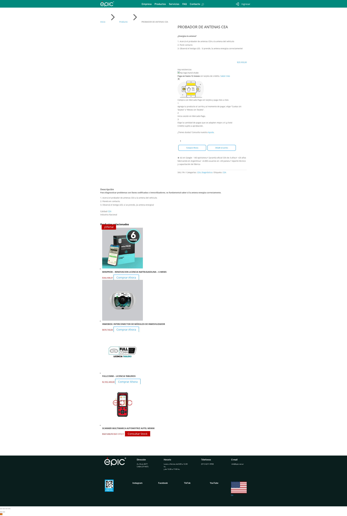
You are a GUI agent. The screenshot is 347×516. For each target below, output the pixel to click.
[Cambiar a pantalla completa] (4, 508)
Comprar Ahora (192, 148)
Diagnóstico (207, 172)
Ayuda (211, 132)
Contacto (195, 4)
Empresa (147, 4)
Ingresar (245, 4)
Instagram (137, 483)
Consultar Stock (137, 434)
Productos (160, 4)
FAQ (184, 4)
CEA (199, 172)
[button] (173, 514)
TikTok (187, 483)
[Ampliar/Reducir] (1, 508)
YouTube (214, 483)
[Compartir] (6, 508)
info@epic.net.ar (237, 464)
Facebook (163, 483)
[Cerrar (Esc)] (9, 508)
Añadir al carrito (221, 148)
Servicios (174, 4)
